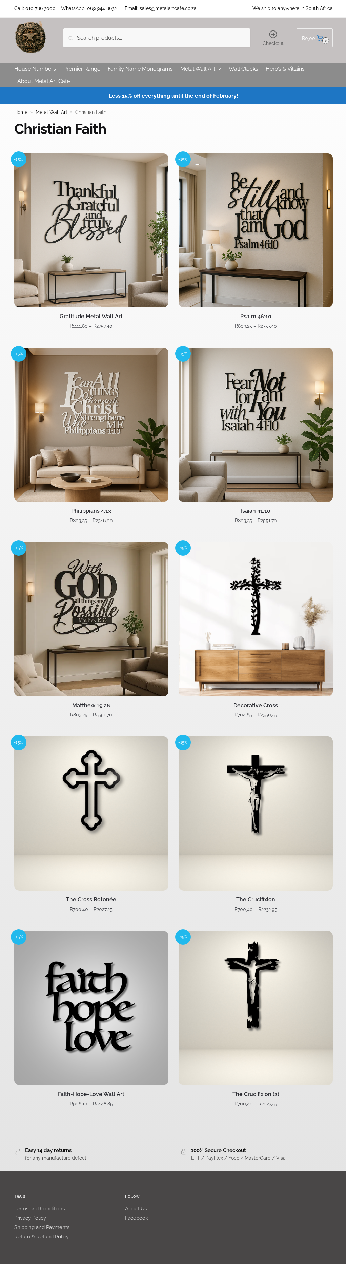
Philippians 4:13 (91, 511)
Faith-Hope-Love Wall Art (91, 1094)
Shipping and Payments (41, 1227)
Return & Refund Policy (41, 1237)
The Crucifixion (255, 899)
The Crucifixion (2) (255, 1094)
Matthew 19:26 (91, 705)
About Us (136, 1209)
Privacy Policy (30, 1218)
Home (20, 112)
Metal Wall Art (51, 112)
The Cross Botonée (91, 899)
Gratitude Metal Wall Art (91, 316)
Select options (91, 340)
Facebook (136, 1218)
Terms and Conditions (39, 1209)
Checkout (273, 43)
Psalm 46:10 (255, 316)
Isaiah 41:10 (255, 511)
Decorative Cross (255, 705)
